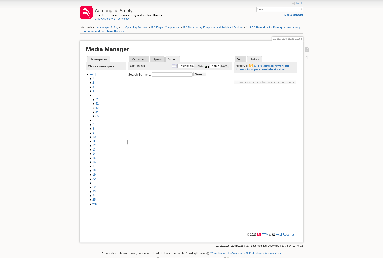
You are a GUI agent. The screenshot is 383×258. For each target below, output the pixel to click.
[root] (92, 74)
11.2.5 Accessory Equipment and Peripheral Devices (213, 27)
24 (94, 195)
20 (94, 178)
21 (94, 183)
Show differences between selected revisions (264, 82)
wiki (94, 203)
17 (94, 166)
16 (94, 162)
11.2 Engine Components (165, 27)
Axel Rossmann (286, 234)
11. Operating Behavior (134, 27)
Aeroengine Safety (107, 27)
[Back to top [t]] (307, 57)
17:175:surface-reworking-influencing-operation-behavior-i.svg (263, 67)
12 (94, 145)
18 (94, 170)
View (240, 59)
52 (97, 103)
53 (97, 107)
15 (94, 157)
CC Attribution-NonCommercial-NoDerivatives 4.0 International (245, 253)
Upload (157, 59)
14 (94, 153)
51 (97, 99)
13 (94, 149)
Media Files (139, 59)
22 (94, 187)
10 (94, 137)
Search (301, 9)
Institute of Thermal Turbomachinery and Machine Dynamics (130, 15)
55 (97, 116)
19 (94, 174)
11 (93, 141)
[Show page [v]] (307, 49)
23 (94, 191)
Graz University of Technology (112, 18)
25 (94, 199)
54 (97, 111)
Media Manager (293, 14)
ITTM (264, 234)
